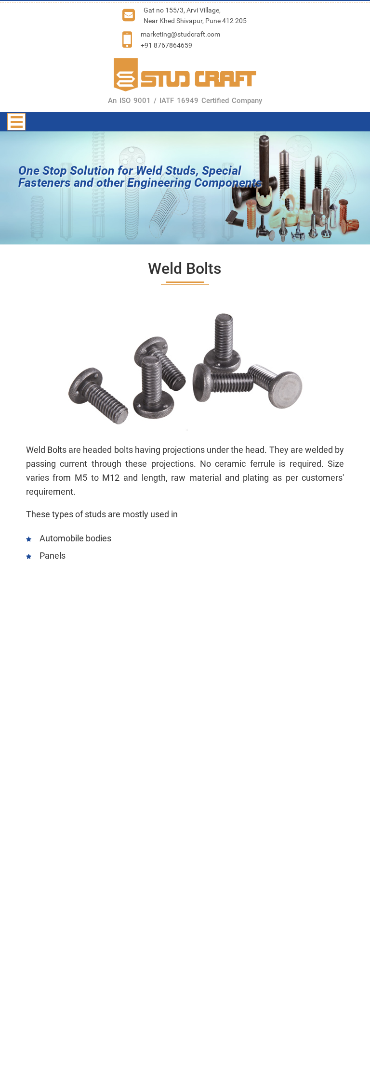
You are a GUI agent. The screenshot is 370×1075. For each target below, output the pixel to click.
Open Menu (16, 121)
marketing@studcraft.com (180, 34)
